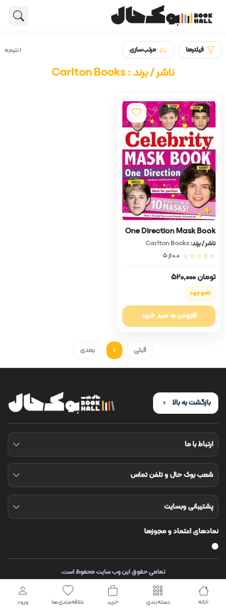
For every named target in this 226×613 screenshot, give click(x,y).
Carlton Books (167, 243)
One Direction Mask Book (170, 231)
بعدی (87, 350)
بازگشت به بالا (191, 402)
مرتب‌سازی (142, 50)
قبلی (140, 350)
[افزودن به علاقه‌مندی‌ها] (136, 113)
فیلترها (195, 50)
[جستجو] (19, 16)
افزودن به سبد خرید (169, 315)
